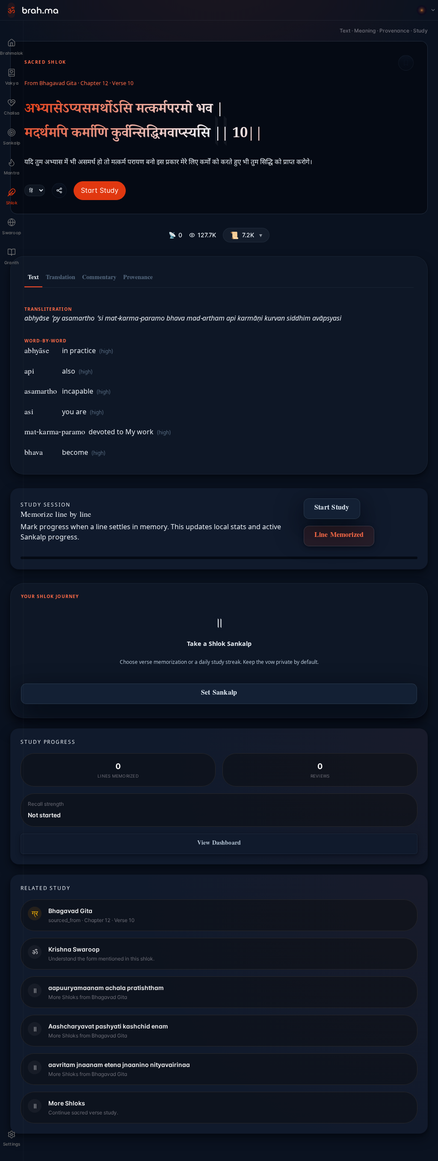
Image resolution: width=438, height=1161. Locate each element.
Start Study (99, 190)
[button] (246, 235)
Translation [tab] (60, 278)
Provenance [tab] (138, 278)
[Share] (59, 190)
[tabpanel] (219, 376)
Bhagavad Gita (58, 83)
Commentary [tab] (99, 278)
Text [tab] (33, 278)
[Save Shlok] (406, 63)
